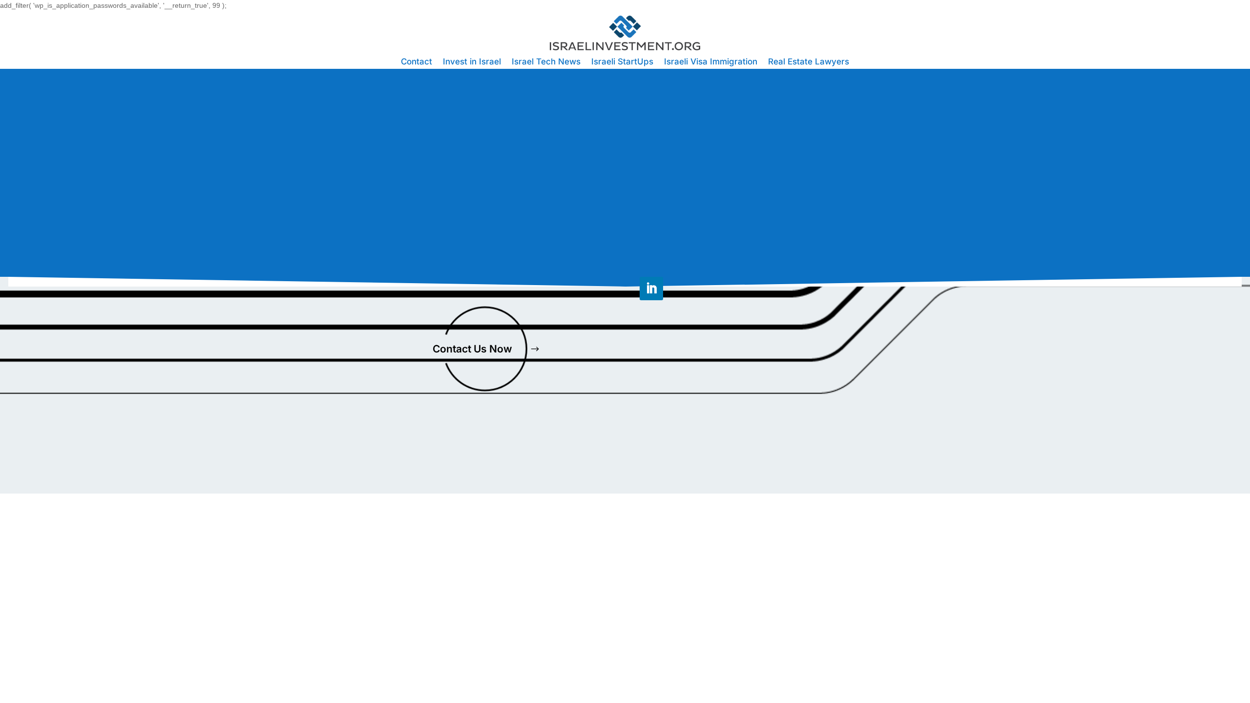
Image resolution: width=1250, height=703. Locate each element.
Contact (416, 62)
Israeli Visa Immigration (710, 62)
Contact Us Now (472, 349)
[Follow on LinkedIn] (651, 288)
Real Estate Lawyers (808, 62)
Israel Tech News (546, 62)
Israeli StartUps (622, 62)
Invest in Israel (472, 62)
